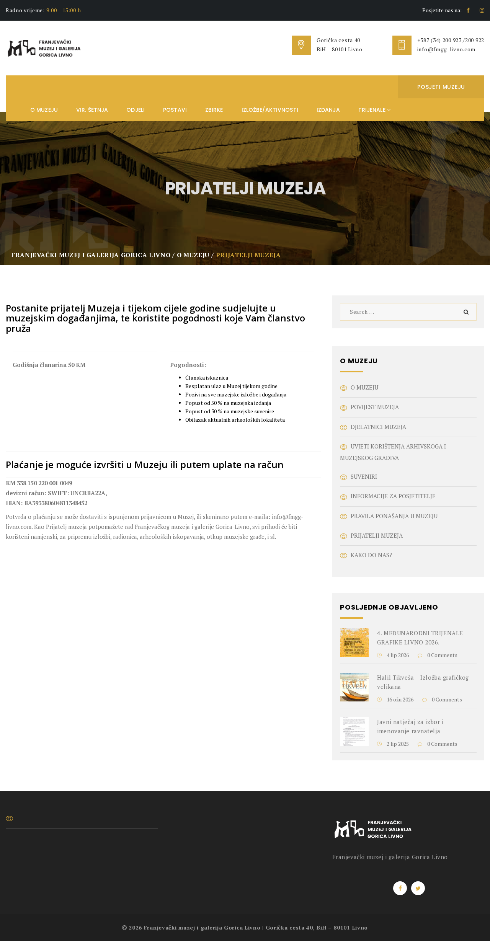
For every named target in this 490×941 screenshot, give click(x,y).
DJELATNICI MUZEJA (378, 427)
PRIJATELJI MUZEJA (377, 535)
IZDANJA (328, 110)
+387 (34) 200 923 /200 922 (450, 40)
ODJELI (135, 110)
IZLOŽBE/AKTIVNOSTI (270, 110)
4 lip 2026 (397, 655)
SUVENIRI (364, 476)
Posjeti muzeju (441, 87)
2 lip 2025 (397, 743)
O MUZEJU (44, 110)
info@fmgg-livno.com (446, 49)
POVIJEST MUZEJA (375, 407)
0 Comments (441, 655)
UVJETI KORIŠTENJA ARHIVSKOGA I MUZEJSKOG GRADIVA (393, 452)
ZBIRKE (214, 110)
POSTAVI (175, 110)
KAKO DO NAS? (371, 555)
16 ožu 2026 (399, 699)
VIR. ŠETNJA (92, 110)
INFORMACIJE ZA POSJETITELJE (393, 496)
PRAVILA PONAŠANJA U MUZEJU (394, 516)
